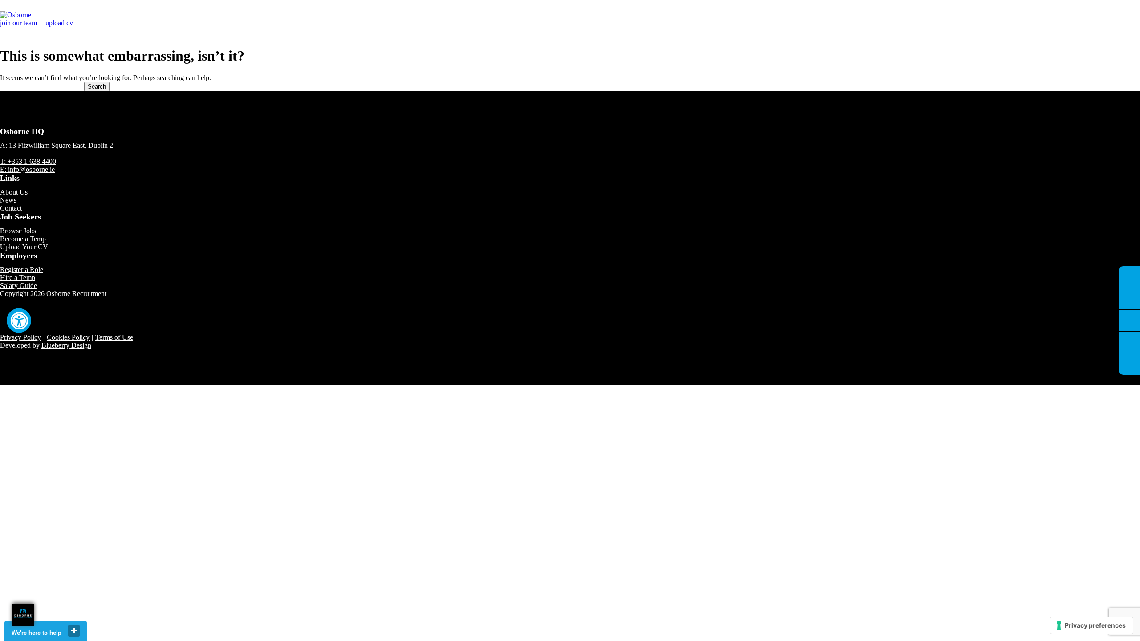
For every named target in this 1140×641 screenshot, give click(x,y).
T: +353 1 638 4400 (28, 161)
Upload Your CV (24, 247)
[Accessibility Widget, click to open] (19, 320)
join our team (18, 23)
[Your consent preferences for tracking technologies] (1091, 625)
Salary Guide (18, 285)
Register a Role (21, 269)
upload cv (59, 23)
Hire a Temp (17, 277)
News (8, 200)
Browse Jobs (18, 231)
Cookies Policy (68, 337)
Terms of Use (114, 337)
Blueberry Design (66, 345)
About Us (14, 192)
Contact (11, 208)
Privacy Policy (20, 337)
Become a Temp (23, 239)
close (74, 631)
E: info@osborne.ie (27, 169)
